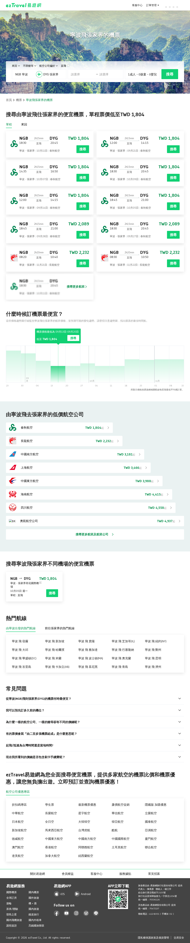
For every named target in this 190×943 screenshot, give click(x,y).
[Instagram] (76, 913)
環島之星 (11, 914)
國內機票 (34, 892)
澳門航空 (18, 847)
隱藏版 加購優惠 (155, 804)
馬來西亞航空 (54, 830)
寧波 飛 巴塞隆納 (123, 650)
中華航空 (18, 813)
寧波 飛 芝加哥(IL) (123, 641)
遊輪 (9, 903)
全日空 (49, 821)
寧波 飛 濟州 (153, 667)
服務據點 (125, 874)
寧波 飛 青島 (120, 667)
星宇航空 (84, 813)
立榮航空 (151, 813)
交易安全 (179, 937)
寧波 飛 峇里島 (21, 667)
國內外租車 (35, 920)
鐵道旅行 (34, 914)
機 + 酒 (33, 903)
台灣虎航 (84, 830)
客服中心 (137, 5)
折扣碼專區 (19, 804)
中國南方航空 (87, 839)
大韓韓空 (84, 821)
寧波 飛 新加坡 (54, 641)
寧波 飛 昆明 (153, 658)
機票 (19, 100)
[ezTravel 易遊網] (23, 5)
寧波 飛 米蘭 (53, 658)
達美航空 (18, 856)
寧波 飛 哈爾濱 (54, 650)
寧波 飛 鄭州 (153, 650)
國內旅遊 (34, 909)
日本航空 (18, 821)
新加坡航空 (19, 830)
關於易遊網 (37, 874)
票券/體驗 (12, 909)
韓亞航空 (118, 821)
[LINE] (96, 913)
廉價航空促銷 (121, 804)
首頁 (9, 100)
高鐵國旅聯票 (36, 925)
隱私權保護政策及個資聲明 (153, 937)
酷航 (115, 830)
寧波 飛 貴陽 (86, 641)
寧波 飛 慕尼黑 (88, 667)
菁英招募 (154, 874)
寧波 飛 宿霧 (20, 641)
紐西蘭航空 (85, 856)
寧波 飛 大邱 (20, 650)
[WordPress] (86, 913)
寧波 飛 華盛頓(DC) (24, 658)
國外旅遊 (34, 897)
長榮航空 (51, 813)
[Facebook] (57, 913)
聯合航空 (151, 847)
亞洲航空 (151, 830)
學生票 (49, 804)
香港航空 (51, 847)
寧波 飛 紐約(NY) (155, 641)
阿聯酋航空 (85, 847)
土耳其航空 (119, 847)
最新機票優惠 (87, 804)
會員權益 (68, 874)
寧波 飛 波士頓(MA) (90, 658)
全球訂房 (11, 897)
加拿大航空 (52, 856)
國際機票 (11, 892)
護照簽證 (11, 925)
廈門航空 (151, 839)
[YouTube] (66, 913)
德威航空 (18, 839)
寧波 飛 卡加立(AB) (57, 667)
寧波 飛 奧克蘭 (121, 658)
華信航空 (118, 813)
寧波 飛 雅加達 (88, 650)
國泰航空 (151, 821)
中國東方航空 (54, 839)
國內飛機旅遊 (14, 920)
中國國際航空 (121, 839)
